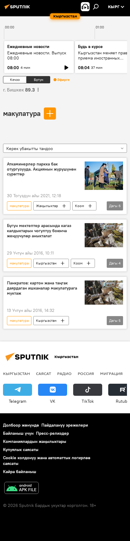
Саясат (43, 373)
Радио (64, 373)
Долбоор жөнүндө (21, 425)
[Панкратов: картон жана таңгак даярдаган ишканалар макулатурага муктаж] (104, 292)
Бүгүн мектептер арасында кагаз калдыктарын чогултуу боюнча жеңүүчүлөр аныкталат (39, 230)
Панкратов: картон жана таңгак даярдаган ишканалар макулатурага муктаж (42, 288)
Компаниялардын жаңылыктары (34, 441)
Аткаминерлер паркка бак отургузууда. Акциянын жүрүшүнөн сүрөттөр (41, 169)
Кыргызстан (46, 263)
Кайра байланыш (19, 471)
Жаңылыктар (47, 205)
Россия (86, 373)
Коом (79, 205)
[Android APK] (21, 488)
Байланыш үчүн (18, 433)
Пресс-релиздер (52, 433)
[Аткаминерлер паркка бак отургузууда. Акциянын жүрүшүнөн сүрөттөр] (104, 176)
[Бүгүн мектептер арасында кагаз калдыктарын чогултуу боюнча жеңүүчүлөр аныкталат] (104, 235)
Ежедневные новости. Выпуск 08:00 (36, 55)
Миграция (111, 373)
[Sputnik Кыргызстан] (18, 9)
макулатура (22, 113)
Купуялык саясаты (20, 449)
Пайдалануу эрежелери (64, 425)
